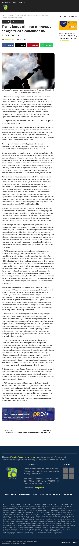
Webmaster (22, 543)
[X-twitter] (65, 476)
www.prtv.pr (64, 41)
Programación (45, 494)
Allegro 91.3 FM (24, 494)
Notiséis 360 (9, 40)
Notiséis (56, 494)
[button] (75, 7)
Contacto (14, 2)
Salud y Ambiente (17, 22)
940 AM (35, 494)
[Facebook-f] (65, 470)
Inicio (3, 15)
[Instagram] (71, 470)
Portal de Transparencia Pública (23, 457)
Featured (10, 15)
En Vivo (13, 494)
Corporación (67, 494)
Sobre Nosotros (6, 2)
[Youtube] (71, 476)
